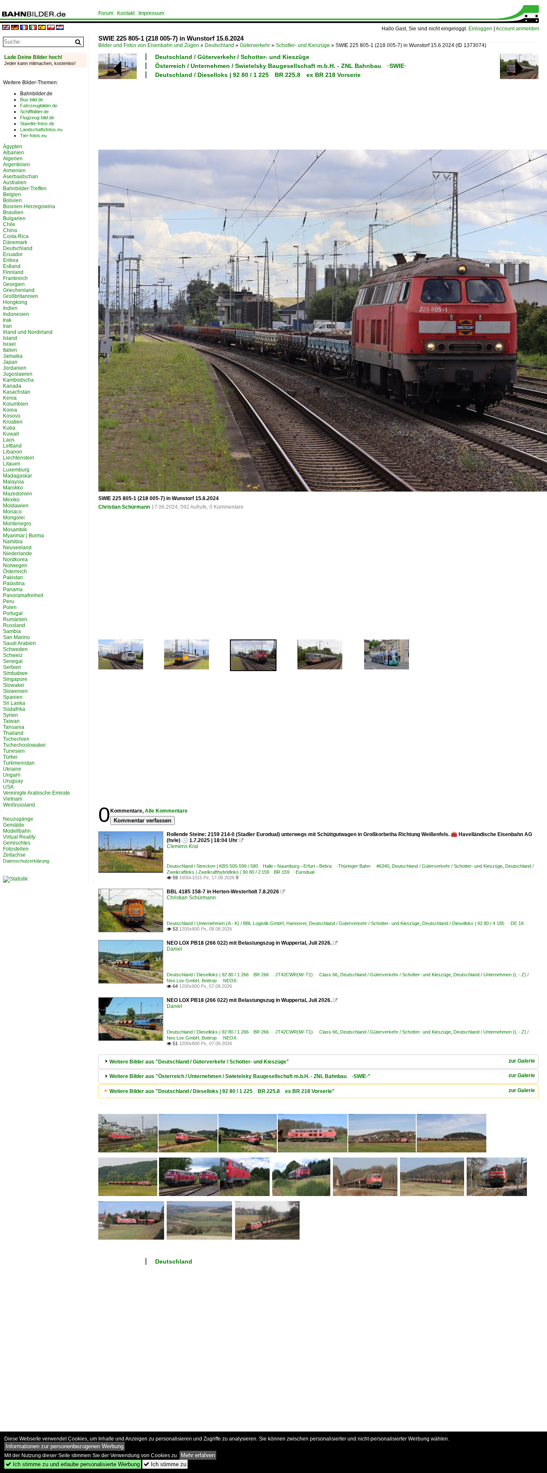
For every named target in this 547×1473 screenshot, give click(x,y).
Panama (13, 589)
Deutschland (219, 45)
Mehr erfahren (198, 1455)
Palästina (14, 583)
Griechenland (19, 290)
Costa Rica (16, 236)
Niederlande (17, 554)
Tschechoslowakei (24, 745)
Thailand (13, 733)
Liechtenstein (18, 458)
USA (8, 787)
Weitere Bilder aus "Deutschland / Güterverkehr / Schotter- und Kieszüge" (199, 1062)
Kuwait (11, 434)
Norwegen (15, 566)
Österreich (15, 571)
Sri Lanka (14, 703)
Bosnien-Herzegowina (29, 206)
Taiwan (11, 721)
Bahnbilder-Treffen (25, 188)
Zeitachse (14, 855)
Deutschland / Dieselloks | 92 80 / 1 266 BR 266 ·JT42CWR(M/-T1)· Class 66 (252, 974)
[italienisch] (33, 28)
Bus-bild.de (31, 99)
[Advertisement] (317, 113)
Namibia (13, 542)
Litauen (12, 464)
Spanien (13, 697)
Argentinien (16, 165)
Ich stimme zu (165, 1464)
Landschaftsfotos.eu (41, 129)
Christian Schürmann (124, 507)
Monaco (12, 512)
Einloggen (480, 29)
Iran (7, 326)
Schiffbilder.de (34, 111)
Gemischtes (16, 843)
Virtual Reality (19, 837)
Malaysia (13, 482)
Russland (14, 625)
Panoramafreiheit (23, 595)
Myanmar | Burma (23, 536)
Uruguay (13, 781)
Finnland (13, 272)
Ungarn (12, 775)
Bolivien (12, 200)
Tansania (13, 727)
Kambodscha (18, 380)
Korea (10, 410)
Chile (9, 224)
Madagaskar (17, 476)
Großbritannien (20, 296)
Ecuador (13, 254)
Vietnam (12, 799)
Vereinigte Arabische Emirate (36, 793)
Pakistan (13, 577)
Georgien (14, 284)
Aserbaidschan (20, 177)
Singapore (15, 679)
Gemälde (13, 825)
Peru (8, 601)
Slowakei (13, 685)
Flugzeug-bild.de (37, 117)
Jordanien (14, 368)
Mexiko (11, 500)
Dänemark (15, 242)
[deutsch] (15, 28)
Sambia (12, 631)
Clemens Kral (182, 846)
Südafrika (14, 709)
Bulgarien (14, 218)
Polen (10, 607)
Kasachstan (16, 392)
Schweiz (13, 655)
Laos (9, 440)
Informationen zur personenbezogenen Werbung (65, 1446)
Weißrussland (19, 805)
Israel (9, 344)
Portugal (13, 613)
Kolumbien (15, 404)
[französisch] (24, 28)
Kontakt (126, 13)
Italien (10, 350)
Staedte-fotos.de (37, 123)
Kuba (9, 428)
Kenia (10, 398)
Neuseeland (17, 548)
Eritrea (10, 260)
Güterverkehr (255, 45)
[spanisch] (42, 28)
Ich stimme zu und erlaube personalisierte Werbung (73, 1464)
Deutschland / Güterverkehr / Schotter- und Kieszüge (232, 56)
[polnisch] (51, 28)
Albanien (13, 153)
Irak (7, 320)
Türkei (10, 757)
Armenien (14, 171)
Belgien (12, 194)
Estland (12, 266)
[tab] (318, 1062)
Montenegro (17, 524)
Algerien (13, 159)
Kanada (12, 386)
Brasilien (13, 212)
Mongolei (14, 518)
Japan (10, 362)
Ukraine (12, 769)
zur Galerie (522, 1061)
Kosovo (12, 416)
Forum (105, 13)
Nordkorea (15, 560)
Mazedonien (17, 494)
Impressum (151, 13)
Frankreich (15, 278)
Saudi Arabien (19, 643)
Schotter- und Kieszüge (303, 45)
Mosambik (15, 530)
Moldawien (16, 506)
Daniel (174, 949)
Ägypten (12, 147)
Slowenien (15, 691)
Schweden (15, 649)
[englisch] (6, 28)
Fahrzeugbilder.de (38, 105)
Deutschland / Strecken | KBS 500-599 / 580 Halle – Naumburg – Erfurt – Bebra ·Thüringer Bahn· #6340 (278, 866)
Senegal (13, 661)
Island (10, 338)
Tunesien (14, 751)
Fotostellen (16, 849)
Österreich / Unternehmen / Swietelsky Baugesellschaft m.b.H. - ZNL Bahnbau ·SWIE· (280, 65)
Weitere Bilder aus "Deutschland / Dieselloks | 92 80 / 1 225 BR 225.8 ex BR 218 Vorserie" (222, 1091)
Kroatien (13, 422)
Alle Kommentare (166, 811)
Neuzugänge (18, 819)
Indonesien (16, 314)
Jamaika (13, 356)
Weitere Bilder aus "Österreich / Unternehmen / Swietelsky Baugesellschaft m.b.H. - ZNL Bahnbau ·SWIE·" (240, 1076)
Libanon (12, 452)
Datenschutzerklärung (26, 860)
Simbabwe (15, 673)
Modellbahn (17, 831)
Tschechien (16, 739)
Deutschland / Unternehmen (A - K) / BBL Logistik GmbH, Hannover (236, 923)
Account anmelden (517, 29)
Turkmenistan (19, 763)
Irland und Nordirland (28, 332)
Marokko (13, 488)
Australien (14, 183)
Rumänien (15, 619)
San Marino (16, 637)
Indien (10, 308)
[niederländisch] (60, 28)
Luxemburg (16, 470)
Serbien (12, 667)
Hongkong (15, 302)
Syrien (10, 715)
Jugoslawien (17, 374)
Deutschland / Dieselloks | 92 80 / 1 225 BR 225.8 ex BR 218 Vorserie (258, 74)
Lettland (12, 446)
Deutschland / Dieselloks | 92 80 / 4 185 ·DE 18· (473, 923)
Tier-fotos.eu (33, 135)
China (10, 230)
